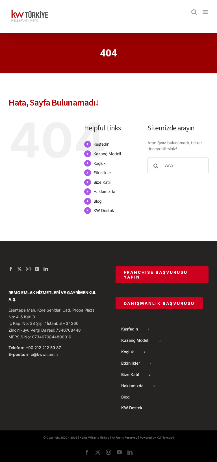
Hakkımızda (104, 191)
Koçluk (100, 163)
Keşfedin (101, 144)
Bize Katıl (102, 182)
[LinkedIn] (46, 269)
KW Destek (104, 210)
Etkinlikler (102, 172)
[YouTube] (37, 269)
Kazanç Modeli (107, 153)
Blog (98, 201)
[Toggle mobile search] (194, 12)
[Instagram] (28, 269)
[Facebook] (10, 269)
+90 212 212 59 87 (43, 347)
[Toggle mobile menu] (206, 12)
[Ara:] (178, 165)
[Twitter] (19, 269)
